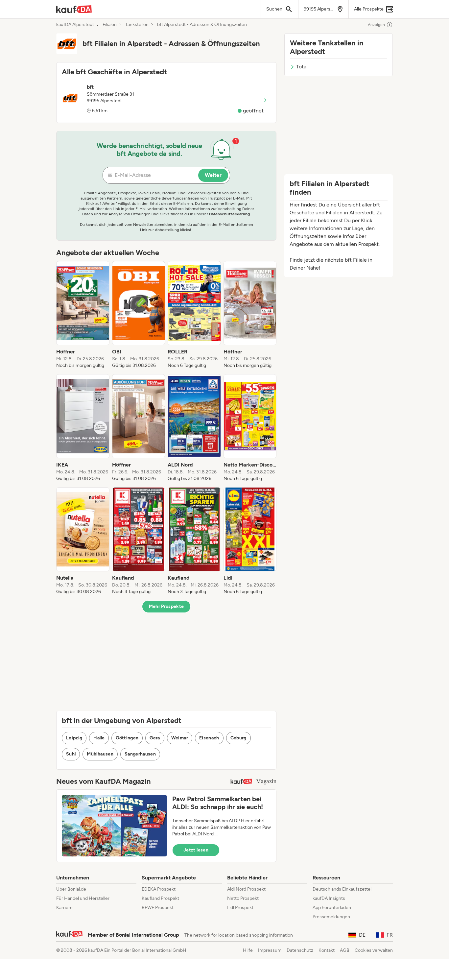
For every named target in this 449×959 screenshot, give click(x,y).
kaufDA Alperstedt (75, 24)
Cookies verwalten (374, 950)
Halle (99, 738)
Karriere (64, 907)
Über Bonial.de (71, 889)
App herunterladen (332, 907)
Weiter (213, 175)
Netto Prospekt (243, 898)
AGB (344, 950)
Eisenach (209, 738)
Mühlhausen (100, 754)
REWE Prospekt (158, 907)
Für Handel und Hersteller (82, 898)
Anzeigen (376, 24)
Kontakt (327, 950)
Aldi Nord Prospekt (246, 889)
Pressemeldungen (331, 917)
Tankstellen (137, 24)
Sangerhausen (140, 754)
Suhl (71, 754)
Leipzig (74, 738)
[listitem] (82, 315)
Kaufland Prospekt (160, 898)
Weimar (179, 738)
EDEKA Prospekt (159, 889)
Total (302, 66)
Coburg (238, 738)
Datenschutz (300, 950)
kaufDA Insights (329, 898)
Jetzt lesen (195, 850)
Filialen (110, 24)
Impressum (269, 950)
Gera (155, 738)
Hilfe (248, 950)
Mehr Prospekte (166, 606)
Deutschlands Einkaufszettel (342, 889)
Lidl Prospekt (240, 907)
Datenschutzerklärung (229, 214)
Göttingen (127, 738)
